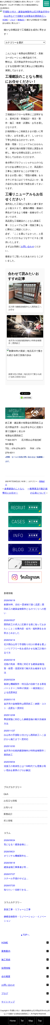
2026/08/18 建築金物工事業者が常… (16, 864)
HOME (5, 19)
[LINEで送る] (26, 397)
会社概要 (5, 976)
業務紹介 (21, 19)
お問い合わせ (27, 246)
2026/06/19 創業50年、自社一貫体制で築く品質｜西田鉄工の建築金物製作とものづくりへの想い (25, 607)
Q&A (6, 794)
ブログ (12, 19)
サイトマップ (8, 1001)
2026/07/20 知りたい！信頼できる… (16, 887)
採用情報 (5, 968)
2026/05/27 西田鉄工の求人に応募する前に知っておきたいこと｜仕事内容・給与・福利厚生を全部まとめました (25, 626)
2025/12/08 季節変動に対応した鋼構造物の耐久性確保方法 (25, 719)
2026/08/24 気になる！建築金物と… (16, 842)
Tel (22, 1020)
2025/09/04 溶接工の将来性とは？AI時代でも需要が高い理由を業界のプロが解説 (25, 766)
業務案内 (5, 951)
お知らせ (8, 807)
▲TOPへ (25, 934)
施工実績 (5, 959)
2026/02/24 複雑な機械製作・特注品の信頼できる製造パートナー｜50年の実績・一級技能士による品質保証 (25, 686)
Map (31, 1020)
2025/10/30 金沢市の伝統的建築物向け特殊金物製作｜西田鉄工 (25, 750)
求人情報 (8, 820)
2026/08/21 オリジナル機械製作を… (16, 853)
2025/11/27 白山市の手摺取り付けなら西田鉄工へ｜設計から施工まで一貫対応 (25, 735)
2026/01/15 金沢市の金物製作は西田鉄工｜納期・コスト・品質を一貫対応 (25, 704)
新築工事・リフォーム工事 (17, 909)
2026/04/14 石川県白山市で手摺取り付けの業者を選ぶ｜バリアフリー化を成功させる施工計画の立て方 (25, 646)
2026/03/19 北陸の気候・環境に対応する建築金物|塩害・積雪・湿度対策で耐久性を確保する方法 (25, 666)
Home (13, 1020)
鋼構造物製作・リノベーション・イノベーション (25, 918)
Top (40, 1020)
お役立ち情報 (10, 800)
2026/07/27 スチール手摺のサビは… (16, 876)
